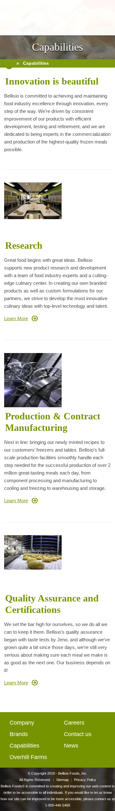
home (9, 63)
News (71, 745)
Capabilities (24, 745)
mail (106, 15)
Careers (74, 722)
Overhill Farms (28, 757)
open (9, 15)
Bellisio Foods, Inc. (72, 773)
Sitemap (62, 780)
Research (23, 245)
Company (22, 722)
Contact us (77, 734)
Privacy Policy (85, 780)
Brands (19, 734)
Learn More (16, 318)
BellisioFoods (57, 17)
